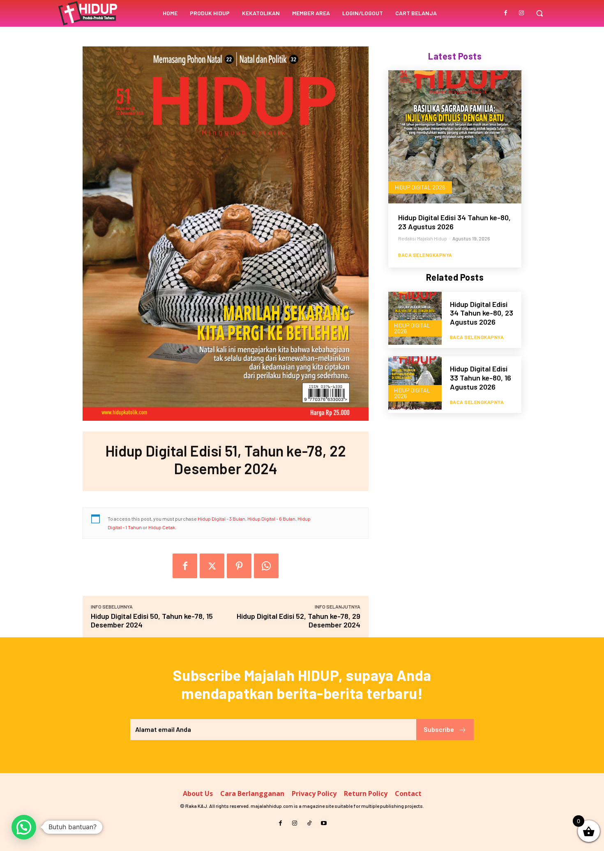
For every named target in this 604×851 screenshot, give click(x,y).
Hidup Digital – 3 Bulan (221, 518)
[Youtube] (323, 823)
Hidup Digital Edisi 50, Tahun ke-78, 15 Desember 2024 (152, 620)
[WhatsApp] (266, 565)
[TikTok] (309, 823)
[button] (539, 13)
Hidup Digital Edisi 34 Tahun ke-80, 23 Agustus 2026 (454, 222)
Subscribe (439, 729)
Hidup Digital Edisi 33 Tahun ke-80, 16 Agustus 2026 (480, 377)
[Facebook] (506, 13)
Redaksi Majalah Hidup (422, 238)
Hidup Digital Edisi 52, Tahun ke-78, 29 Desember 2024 (298, 620)
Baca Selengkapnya (425, 254)
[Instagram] (521, 13)
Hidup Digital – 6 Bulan (271, 518)
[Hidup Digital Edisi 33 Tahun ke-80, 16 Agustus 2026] (415, 383)
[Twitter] (212, 565)
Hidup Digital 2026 (420, 187)
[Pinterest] (239, 565)
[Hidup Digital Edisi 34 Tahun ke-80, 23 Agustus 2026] (454, 136)
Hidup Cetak (161, 527)
